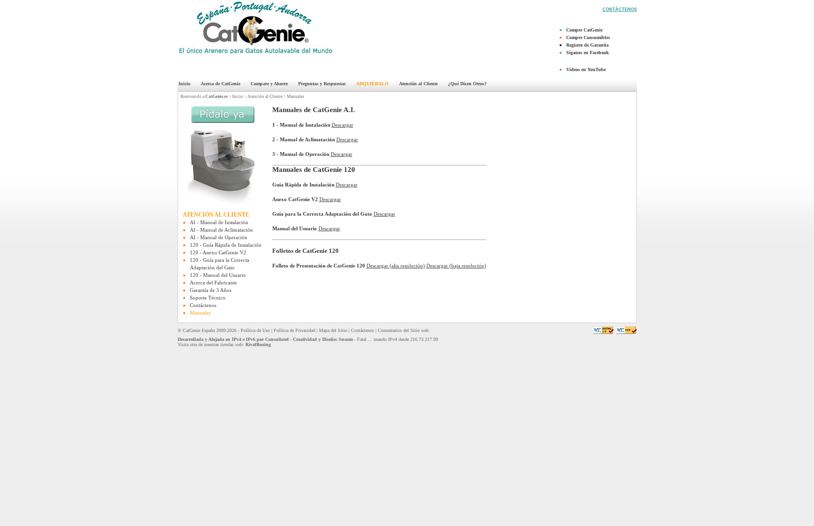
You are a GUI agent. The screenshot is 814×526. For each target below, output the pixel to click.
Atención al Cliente (418, 83)
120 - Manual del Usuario (218, 275)
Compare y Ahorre (269, 83)
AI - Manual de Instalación (219, 222)
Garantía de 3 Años (210, 290)
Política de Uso (255, 330)
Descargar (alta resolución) (395, 265)
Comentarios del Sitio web (403, 330)
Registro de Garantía (587, 45)
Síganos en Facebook (587, 52)
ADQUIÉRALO (372, 83)
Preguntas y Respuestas (322, 83)
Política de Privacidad (294, 330)
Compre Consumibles (588, 37)
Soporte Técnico (208, 297)
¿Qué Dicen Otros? (467, 83)
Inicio (184, 83)
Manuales (295, 96)
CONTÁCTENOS (619, 9)
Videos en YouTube (586, 69)
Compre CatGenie (584, 29)
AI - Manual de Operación (218, 237)
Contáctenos (203, 305)
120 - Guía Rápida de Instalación (225, 245)
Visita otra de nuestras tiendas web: (224, 344)
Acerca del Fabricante (213, 282)
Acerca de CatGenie (220, 83)
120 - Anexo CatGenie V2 (218, 252)
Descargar (342, 125)
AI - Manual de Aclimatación (221, 230)
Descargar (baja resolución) (456, 265)
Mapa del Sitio (333, 330)
